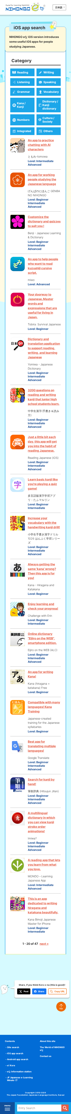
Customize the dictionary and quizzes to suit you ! (44, 221)
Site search (13, 1047)
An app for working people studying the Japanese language (42, 179)
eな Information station (19, 1071)
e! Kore (11, 1065)
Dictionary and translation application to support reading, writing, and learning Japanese (44, 348)
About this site (47, 1041)
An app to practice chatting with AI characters (41, 144)
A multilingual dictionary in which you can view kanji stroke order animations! (41, 822)
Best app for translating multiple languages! (42, 746)
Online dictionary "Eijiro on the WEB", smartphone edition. (42, 638)
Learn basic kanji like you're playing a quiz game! (43, 484)
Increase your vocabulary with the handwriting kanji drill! (44, 522)
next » (44, 944)
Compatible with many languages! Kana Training (44, 706)
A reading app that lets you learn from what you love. (44, 864)
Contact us (45, 1056)
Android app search (17, 1059)
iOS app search (15, 1053)
